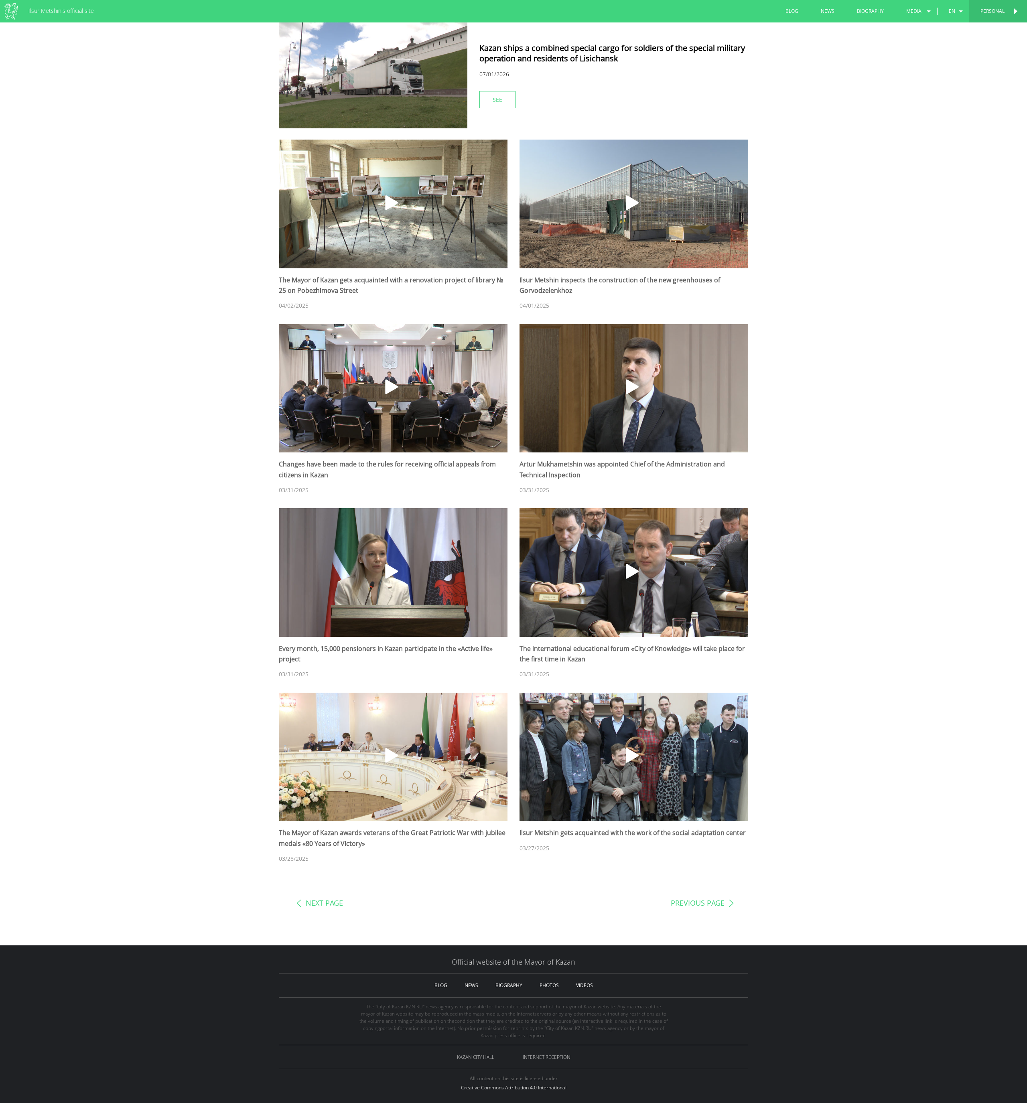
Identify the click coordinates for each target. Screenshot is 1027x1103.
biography (870, 11)
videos (584, 985)
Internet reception (546, 1057)
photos (549, 985)
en (952, 11)
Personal (992, 11)
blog (791, 11)
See (497, 99)
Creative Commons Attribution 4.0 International (513, 1087)
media (913, 11)
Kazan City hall (475, 1057)
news (827, 11)
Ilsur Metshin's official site (61, 10)
